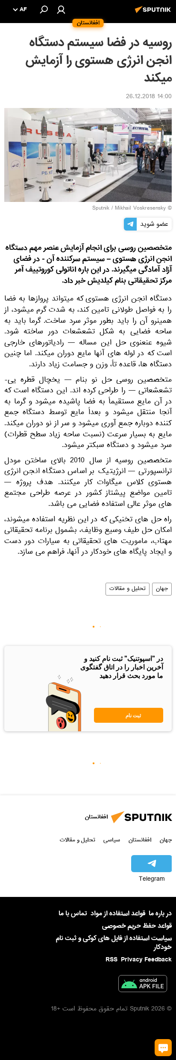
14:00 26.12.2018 (149, 97)
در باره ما (160, 914)
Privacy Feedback (146, 960)
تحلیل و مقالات (127, 589)
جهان (162, 589)
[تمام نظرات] (163, 1047)
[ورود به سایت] (61, 9)
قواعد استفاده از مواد (118, 914)
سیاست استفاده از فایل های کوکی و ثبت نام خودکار (114, 942)
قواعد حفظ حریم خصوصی (137, 926)
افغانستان (140, 840)
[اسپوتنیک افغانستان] (154, 14)
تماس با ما (73, 914)
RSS (111, 960)
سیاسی (111, 840)
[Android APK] (143, 985)
